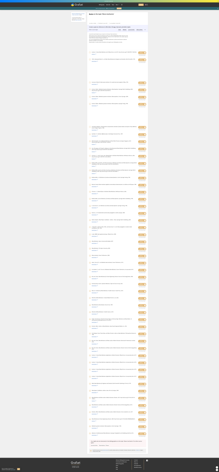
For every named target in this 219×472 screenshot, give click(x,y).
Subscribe (108, 4)
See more (119, 8)
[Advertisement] (78, 40)
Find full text (94, 61)
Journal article (131, 29)
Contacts (136, 460)
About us (136, 461)
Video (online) (139, 29)
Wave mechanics (75, 14)
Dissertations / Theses (104, 445)
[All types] (145, 30)
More (117, 4)
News (113, 4)
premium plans (105, 450)
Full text (93, 54)
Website (124, 29)
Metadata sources (137, 467)
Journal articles (94, 445)
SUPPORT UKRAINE (109, 1)
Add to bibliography (141, 53)
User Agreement (137, 465)
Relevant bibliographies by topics (78, 13)
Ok (18, 469)
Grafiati (94, 23)
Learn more (13, 469)
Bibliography (101, 4)
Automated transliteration (121, 461)
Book (120, 29)
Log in (141, 4)
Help (117, 469)
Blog (117, 467)
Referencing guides (120, 463)
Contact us (138, 450)
